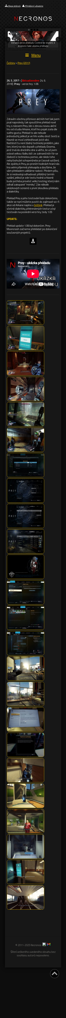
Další (58, 39)
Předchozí (8, 39)
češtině (38, 205)
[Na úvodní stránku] (33, 24)
